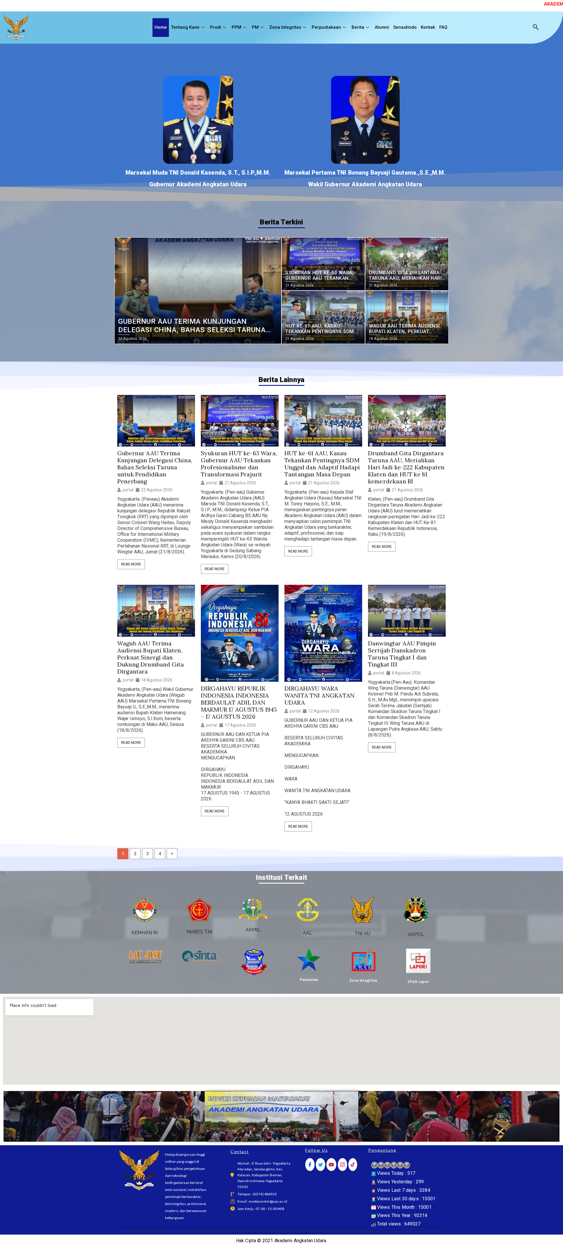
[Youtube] (331, 1164)
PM (255, 27)
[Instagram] (342, 1164)
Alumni (382, 27)
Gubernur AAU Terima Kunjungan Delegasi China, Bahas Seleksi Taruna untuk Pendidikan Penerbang (154, 467)
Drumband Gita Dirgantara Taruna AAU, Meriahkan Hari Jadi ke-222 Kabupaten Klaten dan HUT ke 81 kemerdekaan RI (406, 467)
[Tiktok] (352, 1164)
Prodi (215, 27)
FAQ (443, 27)
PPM (236, 27)
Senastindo (405, 27)
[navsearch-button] (536, 27)
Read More (131, 564)
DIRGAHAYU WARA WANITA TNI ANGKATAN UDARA (319, 695)
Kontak (428, 27)
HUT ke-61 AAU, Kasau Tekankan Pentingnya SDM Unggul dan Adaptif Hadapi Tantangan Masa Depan (322, 464)
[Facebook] (310, 1164)
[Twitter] (320, 1164)
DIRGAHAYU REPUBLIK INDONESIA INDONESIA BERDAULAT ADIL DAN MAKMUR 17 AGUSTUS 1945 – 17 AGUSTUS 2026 (239, 702)
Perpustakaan (326, 27)
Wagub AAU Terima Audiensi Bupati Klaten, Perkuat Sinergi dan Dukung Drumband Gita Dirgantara (150, 657)
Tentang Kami (185, 27)
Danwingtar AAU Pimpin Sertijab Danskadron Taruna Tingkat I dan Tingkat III (402, 654)
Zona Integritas (285, 27)
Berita (358, 27)
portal (128, 490)
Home (161, 27)
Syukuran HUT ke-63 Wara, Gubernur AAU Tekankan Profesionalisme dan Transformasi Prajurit (239, 464)
